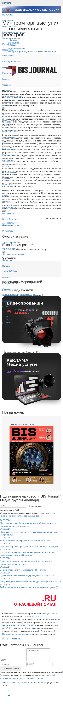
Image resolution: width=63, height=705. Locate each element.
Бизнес (5, 78)
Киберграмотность (11, 148)
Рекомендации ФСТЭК (13, 207)
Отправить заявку (10, 668)
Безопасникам (9, 26)
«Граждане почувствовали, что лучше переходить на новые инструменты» (28, 531)
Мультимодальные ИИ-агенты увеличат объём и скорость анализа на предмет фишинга (28, 523)
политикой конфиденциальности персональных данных (27, 514)
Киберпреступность (11, 61)
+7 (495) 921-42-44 (33, 616)
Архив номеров (9, 271)
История (6, 265)
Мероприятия (9, 154)
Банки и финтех (10, 67)
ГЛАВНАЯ (7, 2)
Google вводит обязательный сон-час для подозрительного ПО (30, 580)
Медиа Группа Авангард (21, 682)
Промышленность (10, 131)
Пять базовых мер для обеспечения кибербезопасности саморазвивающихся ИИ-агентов (27, 552)
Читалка (6, 201)
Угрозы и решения (11, 242)
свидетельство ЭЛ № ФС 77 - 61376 (19, 625)
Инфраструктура (10, 248)
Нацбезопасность (10, 119)
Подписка (7, 277)
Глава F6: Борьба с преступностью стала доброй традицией (29, 545)
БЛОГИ (5, 166)
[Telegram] (7, 322)
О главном (7, 224)
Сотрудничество (10, 283)
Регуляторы (7, 43)
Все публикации (10, 219)
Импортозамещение (12, 96)
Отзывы (6, 289)
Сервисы (6, 84)
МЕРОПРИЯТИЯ (10, 8)
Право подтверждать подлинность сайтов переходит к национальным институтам (26, 561)
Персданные (8, 49)
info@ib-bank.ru (50, 613)
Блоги (5, 195)
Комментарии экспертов (14, 32)
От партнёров (9, 160)
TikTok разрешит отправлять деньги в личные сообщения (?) (29, 586)
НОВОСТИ (7, 14)
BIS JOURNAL (9, 172)
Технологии (7, 102)
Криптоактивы (9, 73)
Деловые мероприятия (13, 254)
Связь (5, 113)
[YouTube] (4, 322)
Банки (5, 236)
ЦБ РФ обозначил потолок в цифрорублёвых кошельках (27, 574)
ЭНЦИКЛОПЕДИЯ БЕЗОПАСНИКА (18, 294)
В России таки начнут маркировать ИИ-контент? (23, 568)
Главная (6, 178)
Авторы (5, 189)
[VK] (9, 322)
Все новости (8, 20)
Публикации (8, 213)
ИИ (3, 108)
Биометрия (7, 55)
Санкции (6, 125)
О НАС (5, 306)
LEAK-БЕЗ (7, 300)
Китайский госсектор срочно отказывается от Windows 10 (27, 539)
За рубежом (8, 137)
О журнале (7, 183)
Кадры (5, 143)
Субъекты (7, 259)
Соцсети (6, 90)
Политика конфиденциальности (17, 633)
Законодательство (11, 37)
